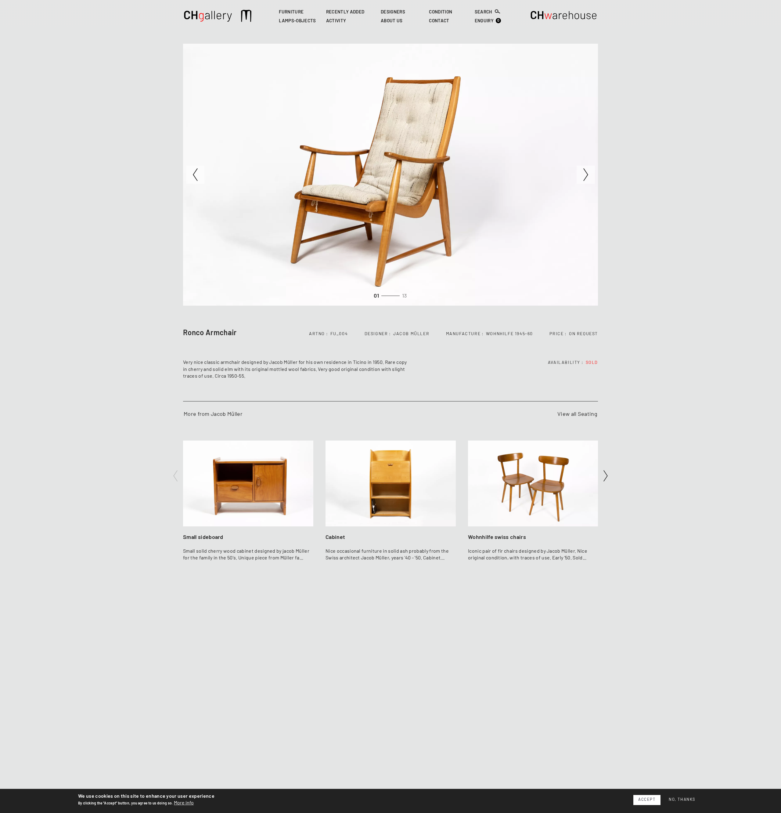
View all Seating (577, 414)
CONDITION (440, 12)
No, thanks (682, 800)
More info (184, 802)
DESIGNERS (393, 12)
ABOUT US (392, 21)
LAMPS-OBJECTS (297, 21)
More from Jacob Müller (213, 414)
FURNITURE (291, 12)
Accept (647, 800)
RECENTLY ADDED (345, 12)
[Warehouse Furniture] (564, 17)
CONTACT (439, 21)
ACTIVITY (336, 21)
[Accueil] (208, 17)
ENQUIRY (487, 21)
